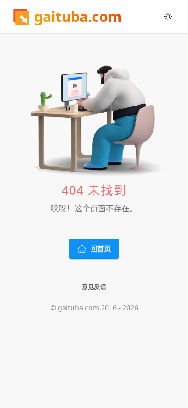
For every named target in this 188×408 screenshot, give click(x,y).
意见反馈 (94, 286)
